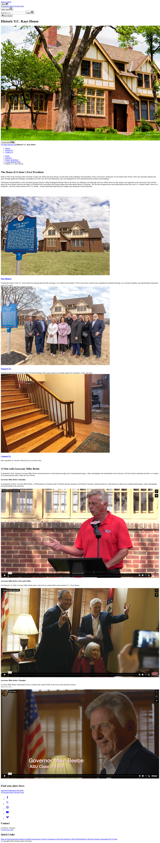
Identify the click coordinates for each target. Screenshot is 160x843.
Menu (4, 4)
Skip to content (6, 2)
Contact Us (9, 152)
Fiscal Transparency (50, 839)
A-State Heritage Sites (9, 145)
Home (7, 156)
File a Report (88, 839)
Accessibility (27, 839)
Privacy (69, 839)
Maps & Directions (7, 839)
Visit (9, 790)
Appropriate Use (37, 839)
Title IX (74, 839)
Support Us (9, 150)
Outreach (8, 158)
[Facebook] (7, 799)
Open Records (62, 839)
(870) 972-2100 (7, 830)
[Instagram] (7, 809)
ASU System (112, 839)
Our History (6, 279)
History (7, 148)
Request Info (15, 790)
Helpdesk (80, 839)
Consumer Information (100, 839)
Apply (21, 790)
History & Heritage (11, 160)
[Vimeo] (7, 819)
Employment (18, 839)
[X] (7, 804)
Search (3, 13)
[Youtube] (7, 814)
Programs (4, 790)
